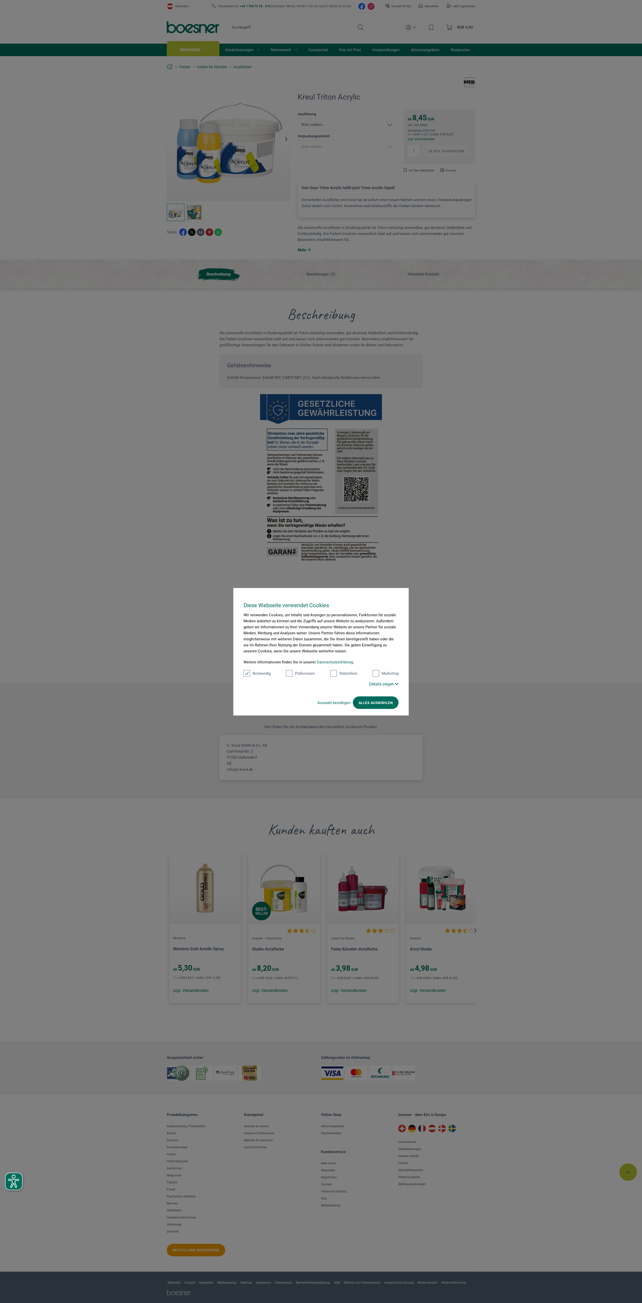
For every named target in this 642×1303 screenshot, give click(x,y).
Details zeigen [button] (382, 683)
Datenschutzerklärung (335, 662)
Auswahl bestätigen (333, 702)
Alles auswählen (376, 703)
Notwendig (262, 673)
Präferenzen (305, 673)
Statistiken (348, 673)
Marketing (390, 673)
